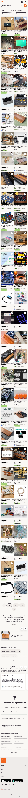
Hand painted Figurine (6, 738)
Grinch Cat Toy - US (19, 743)
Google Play (17, 780)
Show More (14, 752)
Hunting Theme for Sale (6, 749)
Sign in (17, 1)
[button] (5, 789)
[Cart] (25, 2)
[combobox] (12, 5)
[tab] (10, 707)
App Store (6, 780)
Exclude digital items (7, 13)
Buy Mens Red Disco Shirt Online (20, 750)
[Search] (25, 5)
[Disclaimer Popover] (15, 667)
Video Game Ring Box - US (20, 738)
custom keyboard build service (10, 651)
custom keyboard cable (8, 656)
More (14, 660)
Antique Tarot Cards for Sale (6, 743)
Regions (20, 796)
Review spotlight (7, 667)
